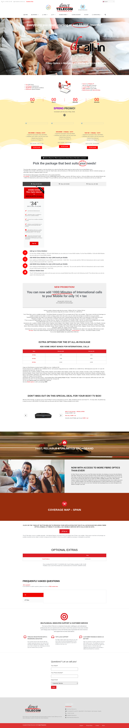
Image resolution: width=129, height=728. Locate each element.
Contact (97, 725)
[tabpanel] (75, 592)
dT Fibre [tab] (27, 600)
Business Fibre (63, 14)
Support (81, 725)
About (103, 725)
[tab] (36, 184)
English (106, 1)
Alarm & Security (76, 14)
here (70, 330)
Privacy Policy (89, 725)
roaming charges (64, 329)
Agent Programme (42, 725)
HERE (46, 381)
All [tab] (25, 595)
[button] (105, 15)
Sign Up (34, 243)
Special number (60, 331)
